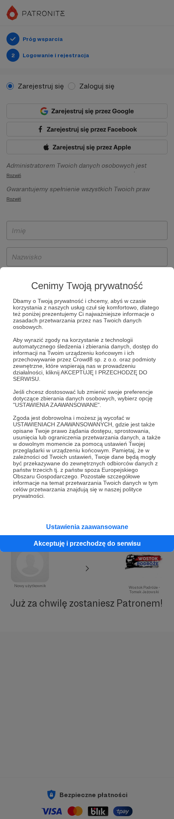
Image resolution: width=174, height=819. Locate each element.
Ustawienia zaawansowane (87, 526)
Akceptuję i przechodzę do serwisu (87, 543)
